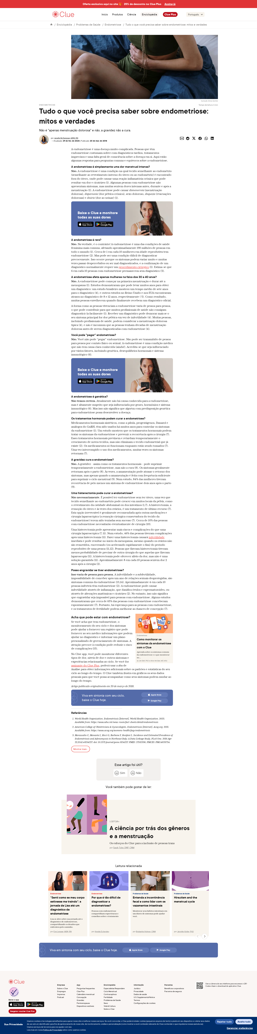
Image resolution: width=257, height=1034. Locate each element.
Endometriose (113, 24)
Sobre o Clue (62, 988)
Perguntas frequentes (86, 988)
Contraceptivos (110, 994)
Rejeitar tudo (224, 1021)
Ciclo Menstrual (110, 991)
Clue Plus (170, 14)
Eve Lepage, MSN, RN (63, 931)
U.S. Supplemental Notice (144, 997)
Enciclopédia (149, 14)
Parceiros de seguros (173, 991)
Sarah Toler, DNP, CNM (123, 847)
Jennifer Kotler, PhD (185, 931)
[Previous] (198, 936)
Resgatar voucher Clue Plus (22, 1011)
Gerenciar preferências (240, 1028)
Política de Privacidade (52, 1030)
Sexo (106, 1003)
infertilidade (157, 537)
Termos (137, 1000)
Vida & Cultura (109, 1006)
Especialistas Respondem (114, 988)
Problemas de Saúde (88, 24)
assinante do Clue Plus (85, 665)
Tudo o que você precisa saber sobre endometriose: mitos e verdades (166, 24)
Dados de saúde (140, 994)
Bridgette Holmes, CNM (146, 931)
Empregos (61, 991)
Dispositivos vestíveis (85, 1006)
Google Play (156, 700)
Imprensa (61, 994)
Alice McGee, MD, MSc (158, 661)
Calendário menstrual (85, 994)
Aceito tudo (244, 1021)
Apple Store (156, 695)
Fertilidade (108, 997)
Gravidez (80, 1000)
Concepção (81, 997)
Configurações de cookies (144, 1003)
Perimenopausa (83, 1003)
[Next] (204, 936)
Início (105, 14)
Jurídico (137, 988)
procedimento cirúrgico (134, 267)
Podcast (60, 997)
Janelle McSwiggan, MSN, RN (66, 138)
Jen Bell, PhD (143, 661)
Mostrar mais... (80, 749)
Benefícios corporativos (174, 988)
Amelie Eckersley (102, 931)
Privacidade (138, 991)
